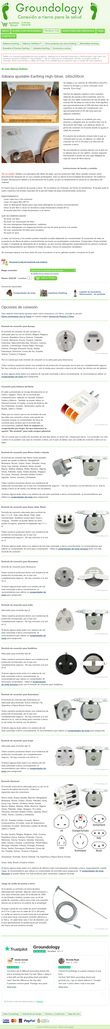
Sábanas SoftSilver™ (32, 43)
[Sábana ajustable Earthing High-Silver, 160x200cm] (32, 102)
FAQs (100, 31)
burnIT (71, 1027)
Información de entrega (31, 1014)
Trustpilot (39, 1002)
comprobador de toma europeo (73, 549)
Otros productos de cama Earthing (60, 43)
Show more (11, 987)
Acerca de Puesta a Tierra (61, 316)
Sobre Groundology (11, 1014)
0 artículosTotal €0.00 (26, 24)
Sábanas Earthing (11, 43)
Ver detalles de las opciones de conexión (45, 273)
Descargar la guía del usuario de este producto (28, 262)
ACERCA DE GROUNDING (26, 31)
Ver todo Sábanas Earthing (14, 69)
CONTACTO (8, 36)
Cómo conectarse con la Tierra (16, 316)
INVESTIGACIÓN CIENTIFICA (78, 31)
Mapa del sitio (74, 1014)
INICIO (5, 31)
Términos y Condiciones (55, 1014)
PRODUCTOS (51, 31)
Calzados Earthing (41, 48)
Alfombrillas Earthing (89, 43)
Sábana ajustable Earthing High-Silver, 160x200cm (42, 76)
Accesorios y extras (62, 48)
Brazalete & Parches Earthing (16, 48)
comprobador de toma (12, 376)
